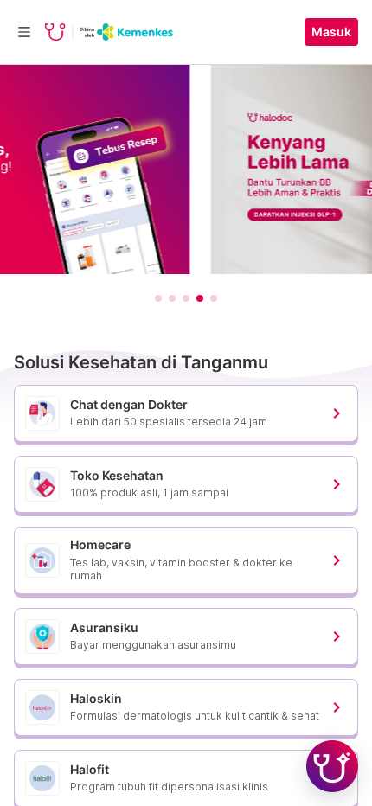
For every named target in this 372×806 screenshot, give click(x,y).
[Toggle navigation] (24, 32)
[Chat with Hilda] (332, 766)
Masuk (331, 32)
